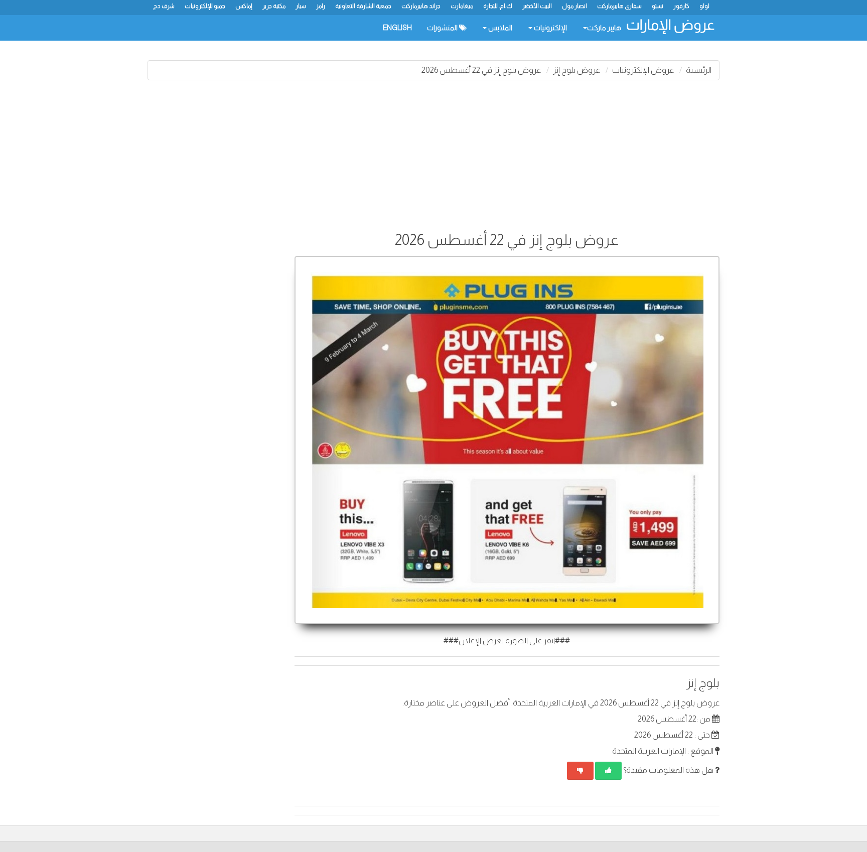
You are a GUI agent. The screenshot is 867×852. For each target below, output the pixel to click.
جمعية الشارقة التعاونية (363, 6)
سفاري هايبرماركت (619, 6)
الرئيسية (698, 70)
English (397, 28)
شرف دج (164, 6)
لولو (704, 6)
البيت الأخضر (537, 6)
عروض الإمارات (670, 25)
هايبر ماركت (604, 28)
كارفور (681, 6)
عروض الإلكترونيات (643, 70)
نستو (657, 6)
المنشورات (443, 28)
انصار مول (574, 6)
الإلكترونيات (549, 28)
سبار (301, 6)
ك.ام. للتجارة (497, 6)
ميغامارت (462, 6)
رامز (320, 6)
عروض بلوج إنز (576, 70)
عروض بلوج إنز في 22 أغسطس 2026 (481, 70)
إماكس (243, 6)
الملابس (499, 28)
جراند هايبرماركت (421, 6)
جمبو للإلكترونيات (205, 6)
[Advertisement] (433, 160)
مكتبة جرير (273, 6)
